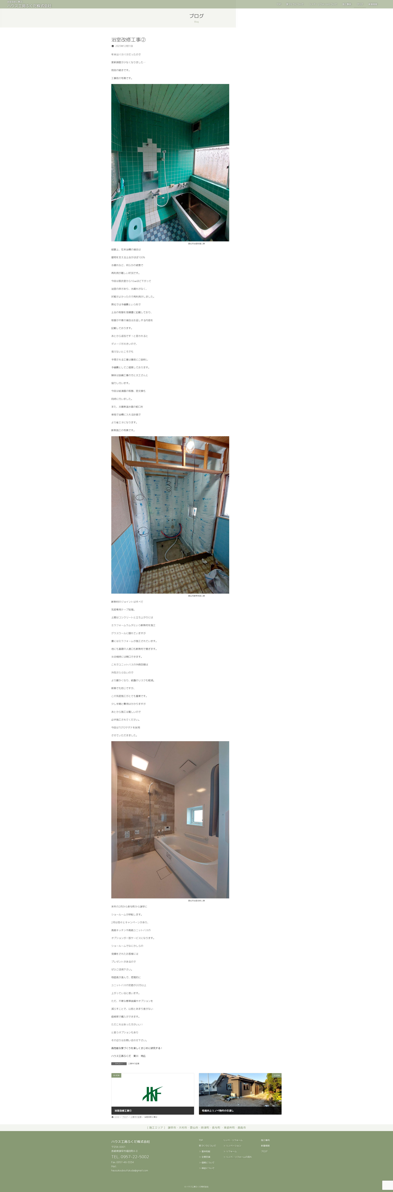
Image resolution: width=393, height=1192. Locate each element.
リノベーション (233, 1145)
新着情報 (265, 1145)
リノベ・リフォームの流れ (239, 1157)
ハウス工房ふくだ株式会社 (130, 1141)
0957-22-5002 (135, 1156)
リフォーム (231, 1151)
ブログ (264, 1151)
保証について (208, 1168)
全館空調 (206, 1157)
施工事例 (265, 1140)
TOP (201, 1140)
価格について (208, 1162)
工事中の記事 (133, 1063)
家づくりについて (207, 1145)
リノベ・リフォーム (233, 1140)
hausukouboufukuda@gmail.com (129, 1170)
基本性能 (206, 1151)
